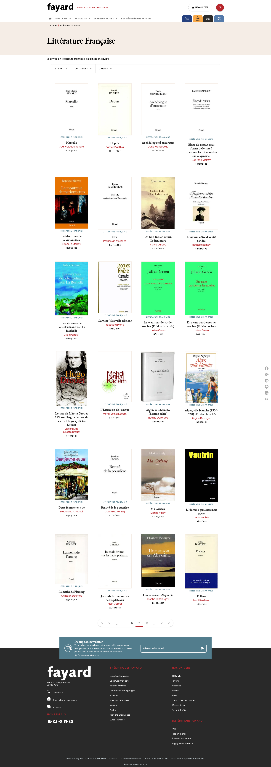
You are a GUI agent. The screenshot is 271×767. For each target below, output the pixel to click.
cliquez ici (94, 655)
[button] (200, 7)
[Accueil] (60, 7)
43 (139, 623)
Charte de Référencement (156, 758)
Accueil (53, 25)
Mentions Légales (74, 758)
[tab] (50, 18)
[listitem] (49, 721)
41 (124, 623)
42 (132, 623)
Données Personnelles (131, 758)
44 (147, 623)
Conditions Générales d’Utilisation (101, 758)
